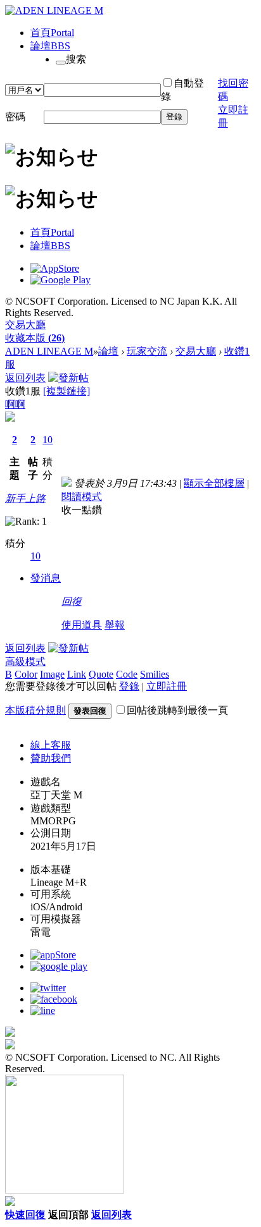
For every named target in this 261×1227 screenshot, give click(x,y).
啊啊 (15, 404)
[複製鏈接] (66, 391)
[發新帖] (68, 377)
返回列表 (25, 377)
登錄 (174, 116)
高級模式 (25, 661)
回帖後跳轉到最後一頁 (177, 710)
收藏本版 (35, 338)
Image (52, 674)
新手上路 (25, 498)
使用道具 (81, 625)
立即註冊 (166, 686)
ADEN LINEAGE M (49, 351)
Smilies (154, 674)
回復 (71, 601)
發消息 (45, 578)
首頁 (52, 32)
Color (26, 674)
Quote (101, 674)
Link (76, 674)
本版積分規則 (35, 710)
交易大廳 (25, 324)
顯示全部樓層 (214, 483)
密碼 (15, 116)
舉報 (115, 625)
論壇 (50, 45)
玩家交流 (147, 351)
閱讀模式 (81, 496)
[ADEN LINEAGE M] (54, 10)
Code (126, 674)
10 (47, 439)
